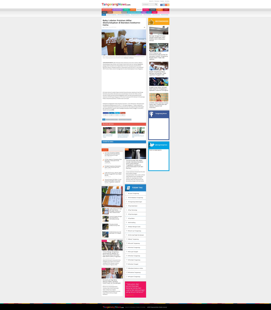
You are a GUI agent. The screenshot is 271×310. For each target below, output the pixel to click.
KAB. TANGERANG (117, 9)
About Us (151, 1)
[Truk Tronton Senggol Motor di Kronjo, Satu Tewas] (109, 130)
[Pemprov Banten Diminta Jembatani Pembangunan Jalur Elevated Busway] (124, 130)
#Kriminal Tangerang (133, 247)
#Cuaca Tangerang (111, 14)
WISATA (104, 12)
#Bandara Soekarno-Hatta (134, 268)
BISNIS (110, 12)
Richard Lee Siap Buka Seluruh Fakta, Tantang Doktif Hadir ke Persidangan (112, 281)
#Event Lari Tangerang (133, 231)
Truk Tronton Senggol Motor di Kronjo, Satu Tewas (108, 136)
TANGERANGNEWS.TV (163, 12)
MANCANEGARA (117, 12)
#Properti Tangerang (133, 276)
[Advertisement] (124, 80)
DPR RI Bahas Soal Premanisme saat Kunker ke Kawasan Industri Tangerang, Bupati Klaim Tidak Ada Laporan (158, 56)
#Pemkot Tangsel (132, 264)
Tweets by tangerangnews (155, 150)
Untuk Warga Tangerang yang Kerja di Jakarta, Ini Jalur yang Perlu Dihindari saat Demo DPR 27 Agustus (112, 254)
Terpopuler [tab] (105, 150)
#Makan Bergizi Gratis (133, 227)
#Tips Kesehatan (147, 14)
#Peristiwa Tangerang (133, 272)
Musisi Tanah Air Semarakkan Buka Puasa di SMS (138, 136)
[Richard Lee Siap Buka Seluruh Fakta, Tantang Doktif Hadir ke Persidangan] (112, 273)
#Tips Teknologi (156, 14)
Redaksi (162, 1)
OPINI (143, 12)
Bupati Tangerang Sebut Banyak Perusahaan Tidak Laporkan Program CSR (157, 73)
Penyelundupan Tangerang (125, 119)
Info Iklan (167, 1)
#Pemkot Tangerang (133, 256)
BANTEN (133, 9)
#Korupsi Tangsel (132, 251)
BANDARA (139, 9)
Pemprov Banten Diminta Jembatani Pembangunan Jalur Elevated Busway (123, 136)
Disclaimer (156, 1)
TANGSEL (126, 9)
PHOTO (149, 12)
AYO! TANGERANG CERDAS (134, 12)
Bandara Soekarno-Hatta (112, 119)
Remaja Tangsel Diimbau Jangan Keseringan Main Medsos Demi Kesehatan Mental (157, 38)
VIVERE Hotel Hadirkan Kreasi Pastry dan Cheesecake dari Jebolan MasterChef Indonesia (158, 105)
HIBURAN (152, 9)
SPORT (166, 9)
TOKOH (154, 12)
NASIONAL (145, 9)
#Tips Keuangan (164, 14)
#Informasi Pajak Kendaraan (135, 235)
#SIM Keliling (130, 222)
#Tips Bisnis (130, 218)
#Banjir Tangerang (132, 239)
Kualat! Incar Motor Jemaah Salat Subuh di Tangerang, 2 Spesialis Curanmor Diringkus (158, 89)
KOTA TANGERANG (107, 9)
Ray (103, 27)
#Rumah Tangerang (133, 243)
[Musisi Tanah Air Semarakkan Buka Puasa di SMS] (138, 130)
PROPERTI (124, 12)
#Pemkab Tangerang (133, 260)
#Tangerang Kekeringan (136, 14)
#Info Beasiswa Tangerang (124, 14)
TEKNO (159, 9)
